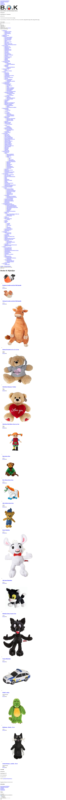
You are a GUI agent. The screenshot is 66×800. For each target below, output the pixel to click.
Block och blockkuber (8, 218)
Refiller (8, 156)
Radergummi (9, 130)
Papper (6, 222)
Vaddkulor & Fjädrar (8, 144)
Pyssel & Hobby (5, 133)
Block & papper (7, 112)
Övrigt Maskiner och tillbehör (11, 107)
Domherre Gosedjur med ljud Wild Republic (11, 285)
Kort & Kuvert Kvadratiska (11, 190)
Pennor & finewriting (5, 151)
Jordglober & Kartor (5, 68)
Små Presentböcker (8, 33)
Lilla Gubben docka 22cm (8, 503)
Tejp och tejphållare (10, 98)
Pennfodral (8, 84)
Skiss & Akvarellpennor (8, 128)
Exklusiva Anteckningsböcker (11, 205)
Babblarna (6, 59)
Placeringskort (9, 192)
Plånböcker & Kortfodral (9, 185)
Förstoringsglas (9, 90)
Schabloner (6, 149)
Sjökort (6, 69)
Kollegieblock (7, 217)
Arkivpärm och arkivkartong (9, 174)
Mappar (6, 178)
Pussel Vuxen (7, 240)
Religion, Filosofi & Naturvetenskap (10, 44)
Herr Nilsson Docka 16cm (7, 480)
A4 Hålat (8, 224)
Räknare (6, 101)
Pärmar (6, 177)
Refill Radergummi (12, 160)
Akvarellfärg (7, 109)
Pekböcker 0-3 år (7, 46)
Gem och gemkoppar (10, 95)
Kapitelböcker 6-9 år (8, 49)
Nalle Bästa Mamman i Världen (9, 386)
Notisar (6, 216)
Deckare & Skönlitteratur (11, 64)
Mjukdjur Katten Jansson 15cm (9, 613)
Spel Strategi (7, 234)
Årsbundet (6, 78)
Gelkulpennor (9, 155)
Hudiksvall (6, 66)
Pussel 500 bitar (9, 241)
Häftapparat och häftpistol (9, 92)
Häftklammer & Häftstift (11, 93)
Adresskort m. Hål (10, 194)
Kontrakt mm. (7, 212)
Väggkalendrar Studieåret (11, 81)
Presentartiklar (7, 195)
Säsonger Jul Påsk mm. (8, 143)
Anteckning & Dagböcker (9, 54)
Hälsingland (6, 65)
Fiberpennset (7, 117)
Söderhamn (6, 62)
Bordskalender (7, 73)
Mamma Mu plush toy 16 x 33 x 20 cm (10, 349)
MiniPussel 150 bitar (8, 245)
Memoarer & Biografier (8, 43)
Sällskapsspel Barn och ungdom (10, 238)
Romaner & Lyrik (7, 32)
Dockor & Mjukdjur (8, 252)
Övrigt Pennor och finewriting (9, 171)
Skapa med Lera (7, 135)
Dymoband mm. (9, 215)
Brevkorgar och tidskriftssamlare (10, 176)
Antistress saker (7, 264)
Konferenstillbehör (10, 89)
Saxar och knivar (9, 85)
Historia (6, 40)
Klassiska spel (9, 233)
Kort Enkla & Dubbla (10, 189)
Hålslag (8, 86)
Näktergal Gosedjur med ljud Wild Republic (11, 301)
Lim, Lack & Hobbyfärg (9, 137)
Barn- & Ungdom (5, 45)
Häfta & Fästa (7, 150)
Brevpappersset (7, 202)
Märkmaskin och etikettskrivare (10, 102)
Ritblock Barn (9, 113)
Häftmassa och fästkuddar (11, 97)
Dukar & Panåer (7, 116)
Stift (9, 158)
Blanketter (6, 221)
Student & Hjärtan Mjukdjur (9, 200)
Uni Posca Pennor (7, 132)
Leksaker (3, 246)
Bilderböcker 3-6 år (8, 47)
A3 (7, 226)
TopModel (6, 58)
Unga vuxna (7, 51)
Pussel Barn (6, 243)
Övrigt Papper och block (9, 228)
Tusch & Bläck (11, 159)
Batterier (8, 106)
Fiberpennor (9, 165)
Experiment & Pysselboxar (9, 254)
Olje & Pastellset (9, 124)
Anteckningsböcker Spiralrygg (12, 206)
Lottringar (8, 219)
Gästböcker (8, 210)
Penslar (6, 125)
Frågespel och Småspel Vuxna (9, 236)
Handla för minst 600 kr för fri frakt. (6, 268)
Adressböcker (9, 209)
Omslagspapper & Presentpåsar (12, 197)
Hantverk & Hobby (8, 39)
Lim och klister (7, 96)
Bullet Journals (9, 208)
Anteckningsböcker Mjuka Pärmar (12, 207)
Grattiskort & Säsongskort (9, 199)
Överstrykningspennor (10, 167)
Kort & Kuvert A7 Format (11, 191)
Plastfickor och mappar (8, 180)
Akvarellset (8, 110)
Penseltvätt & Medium (8, 127)
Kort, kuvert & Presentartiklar (7, 186)
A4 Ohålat (8, 223)
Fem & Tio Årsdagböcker (9, 77)
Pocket (6, 34)
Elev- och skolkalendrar (8, 79)
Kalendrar (4, 71)
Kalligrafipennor (9, 164)
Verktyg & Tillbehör (8, 142)
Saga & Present (7, 60)
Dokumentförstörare (10, 105)
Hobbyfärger (7, 147)
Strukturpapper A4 (10, 193)
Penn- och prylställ (8, 175)
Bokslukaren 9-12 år (8, 50)
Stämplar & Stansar (8, 141)
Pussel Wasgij (9, 242)
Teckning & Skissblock (10, 115)
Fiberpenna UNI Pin (10, 120)
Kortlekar (6, 237)
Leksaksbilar (7, 253)
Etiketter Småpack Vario (10, 214)
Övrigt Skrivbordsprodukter (11, 91)
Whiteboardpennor (10, 166)
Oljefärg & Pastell (7, 123)
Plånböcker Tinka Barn (10, 260)
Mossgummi (7, 148)
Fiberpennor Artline (10, 119)
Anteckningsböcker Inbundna (9, 204)
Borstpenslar (9, 126)
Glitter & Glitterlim (8, 136)
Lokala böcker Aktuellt (6, 61)
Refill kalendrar (7, 76)
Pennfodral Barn (7, 251)
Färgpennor (6, 121)
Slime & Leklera (7, 57)
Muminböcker (7, 48)
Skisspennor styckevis (10, 129)
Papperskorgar (7, 179)
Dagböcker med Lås (8, 229)
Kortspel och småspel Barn (9, 239)
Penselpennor (7, 131)
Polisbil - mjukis (5, 692)
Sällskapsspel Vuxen (8, 232)
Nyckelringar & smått (8, 56)
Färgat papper (9, 225)
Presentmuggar (7, 201)
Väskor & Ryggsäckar (8, 259)
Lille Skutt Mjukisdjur (7, 580)
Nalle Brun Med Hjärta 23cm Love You (10, 424)
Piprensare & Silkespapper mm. (10, 139)
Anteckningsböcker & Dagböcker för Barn (11, 250)
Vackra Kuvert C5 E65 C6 (9, 188)
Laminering (6, 100)
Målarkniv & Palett (8, 122)
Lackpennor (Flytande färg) (11, 161)
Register (6, 181)
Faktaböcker (7, 52)
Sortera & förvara (5, 173)
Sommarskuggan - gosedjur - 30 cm (10, 763)
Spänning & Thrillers (8, 31)
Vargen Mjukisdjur (6, 658)
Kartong (6, 220)
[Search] (0, 24)
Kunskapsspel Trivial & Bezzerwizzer (11, 244)
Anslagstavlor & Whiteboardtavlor (10, 184)
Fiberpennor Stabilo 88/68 (11, 118)
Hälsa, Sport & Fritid (8, 41)
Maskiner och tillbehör (8, 104)
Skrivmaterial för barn (8, 249)
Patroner (10, 157)
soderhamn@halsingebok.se (7, 778)
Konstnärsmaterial (5, 108)
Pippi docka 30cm (6, 456)
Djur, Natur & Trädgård (8, 37)
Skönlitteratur (4, 30)
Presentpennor (7, 170)
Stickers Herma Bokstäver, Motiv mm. (13, 213)
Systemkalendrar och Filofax (9, 75)
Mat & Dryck (7, 42)
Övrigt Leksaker (7, 262)
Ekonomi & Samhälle (8, 38)
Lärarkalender (9, 80)
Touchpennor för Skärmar (9, 172)
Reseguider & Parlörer (8, 70)
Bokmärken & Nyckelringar (11, 196)
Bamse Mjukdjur (6, 530)
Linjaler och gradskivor (10, 87)
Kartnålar (10, 94)
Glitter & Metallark (8, 146)
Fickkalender (7, 72)
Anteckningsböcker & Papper (7, 203)
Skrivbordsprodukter (8, 83)
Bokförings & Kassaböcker (11, 211)
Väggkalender (7, 74)
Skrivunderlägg (7, 99)
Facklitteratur (4, 36)
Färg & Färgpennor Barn (9, 138)
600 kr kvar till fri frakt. (4, 28)
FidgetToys (6, 55)
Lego (5, 255)
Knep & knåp (4, 263)
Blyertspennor (9, 168)
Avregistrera (3, 797)
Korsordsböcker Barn (8, 248)
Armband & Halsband (10, 261)
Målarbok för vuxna (5, 35)
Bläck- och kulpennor (10, 154)
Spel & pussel (4, 231)
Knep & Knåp (7, 230)
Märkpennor (9, 162)
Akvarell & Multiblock (10, 114)
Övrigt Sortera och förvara (9, 183)
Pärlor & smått (7, 134)
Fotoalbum (6, 182)
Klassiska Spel (7, 235)
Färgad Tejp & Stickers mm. (9, 145)
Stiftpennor (8, 163)
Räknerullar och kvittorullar (9, 103)
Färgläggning (9, 258)
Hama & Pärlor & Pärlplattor (11, 257)
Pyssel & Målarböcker (8, 247)
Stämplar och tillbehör (10, 88)
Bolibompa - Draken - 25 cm (8, 727)
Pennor (6, 153)
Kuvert (6, 187)
